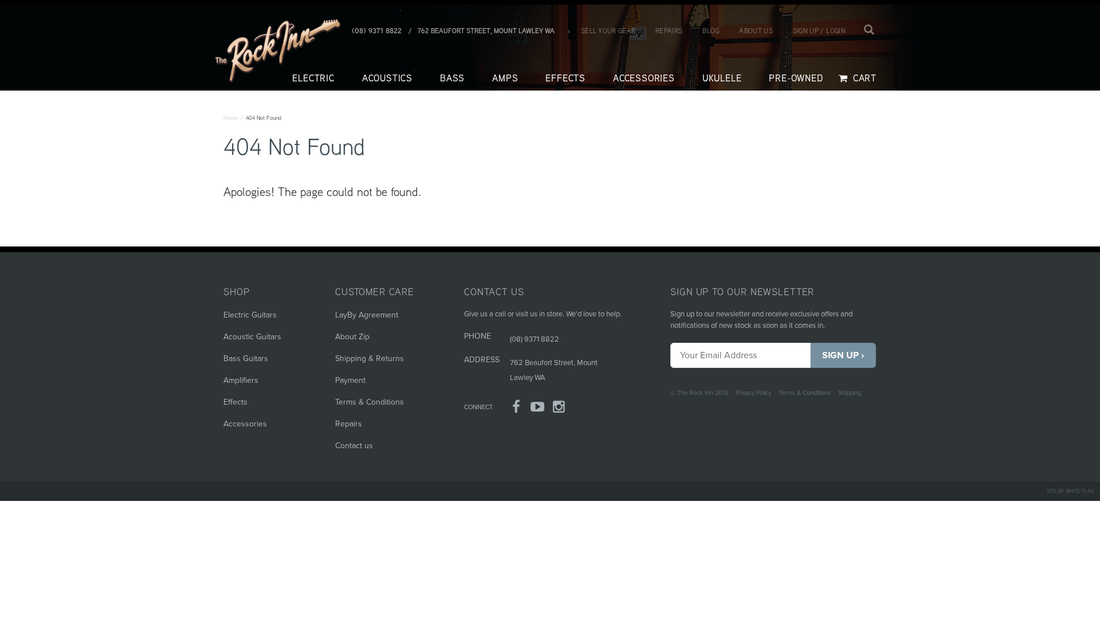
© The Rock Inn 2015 (699, 393)
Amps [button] (505, 78)
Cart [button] (863, 78)
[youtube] (538, 409)
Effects (235, 402)
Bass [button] (452, 78)
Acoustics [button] (387, 78)
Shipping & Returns (369, 358)
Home (230, 117)
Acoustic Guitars (252, 337)
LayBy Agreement (366, 315)
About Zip (352, 337)
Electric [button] (313, 78)
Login (836, 31)
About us (755, 31)
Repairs (668, 31)
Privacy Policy (753, 393)
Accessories (245, 424)
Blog (710, 31)
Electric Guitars (250, 315)
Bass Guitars (245, 358)
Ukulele (722, 78)
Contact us (354, 445)
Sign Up (840, 355)
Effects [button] (565, 78)
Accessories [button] (644, 78)
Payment (350, 380)
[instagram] (559, 409)
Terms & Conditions (805, 393)
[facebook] (516, 409)
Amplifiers (240, 380)
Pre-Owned (796, 78)
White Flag (1080, 491)
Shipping (849, 393)
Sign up (806, 31)
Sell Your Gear (608, 31)
